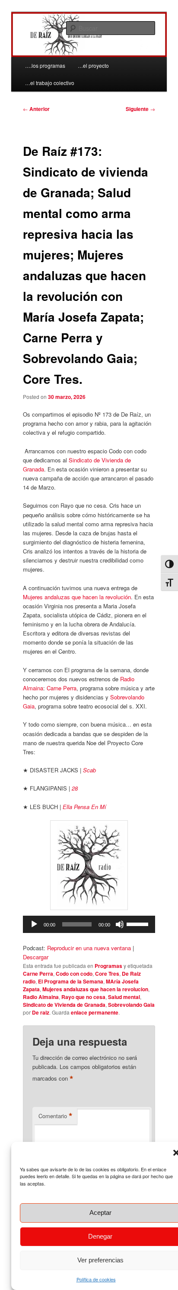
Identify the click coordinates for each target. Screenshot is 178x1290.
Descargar (35, 957)
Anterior (36, 109)
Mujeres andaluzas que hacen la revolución (77, 597)
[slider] (139, 923)
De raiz (40, 1012)
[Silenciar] (119, 924)
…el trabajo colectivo (49, 82)
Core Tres (107, 973)
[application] (89, 924)
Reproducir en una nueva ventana (89, 948)
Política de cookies (96, 1279)
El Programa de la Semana (70, 981)
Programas (108, 966)
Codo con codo (74, 973)
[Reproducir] (34, 924)
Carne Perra (61, 688)
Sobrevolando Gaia (131, 1005)
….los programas (45, 65)
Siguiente (140, 109)
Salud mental (124, 997)
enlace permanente (94, 1012)
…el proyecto (93, 65)
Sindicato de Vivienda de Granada (64, 1005)
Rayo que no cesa (83, 997)
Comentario (55, 1116)
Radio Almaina (41, 997)
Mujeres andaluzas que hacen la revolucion (95, 989)
